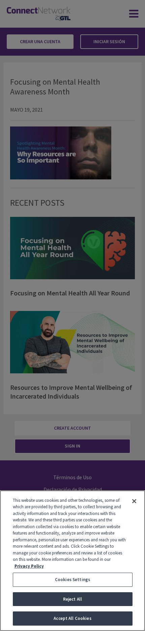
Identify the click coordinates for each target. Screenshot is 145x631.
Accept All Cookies (72, 618)
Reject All (72, 599)
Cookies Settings (72, 579)
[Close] (134, 501)
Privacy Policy (29, 566)
